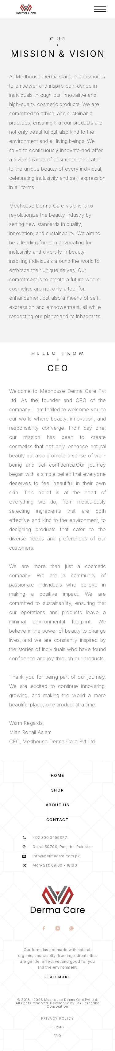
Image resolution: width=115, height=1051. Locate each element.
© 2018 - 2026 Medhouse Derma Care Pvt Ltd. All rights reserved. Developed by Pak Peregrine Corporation (58, 1003)
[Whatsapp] (71, 929)
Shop (57, 790)
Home (57, 775)
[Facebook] (44, 929)
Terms (57, 1027)
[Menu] (100, 9)
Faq (58, 1035)
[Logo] (26, 9)
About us (57, 805)
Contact (57, 819)
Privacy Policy (57, 1018)
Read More (57, 977)
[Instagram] (57, 929)
